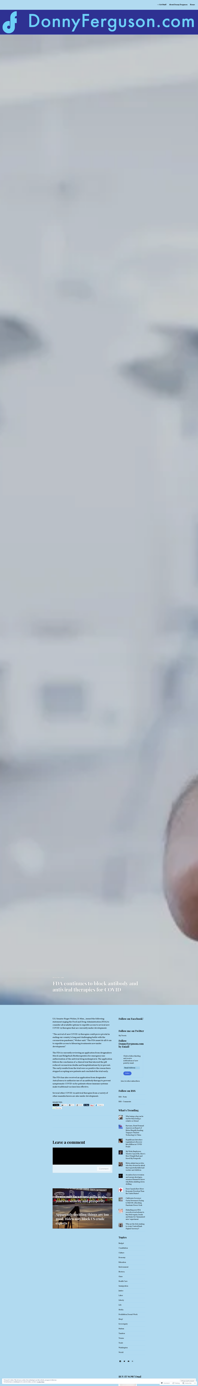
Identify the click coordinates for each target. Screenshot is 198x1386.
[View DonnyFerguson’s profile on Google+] (132, 1361)
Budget (121, 1243)
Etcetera (122, 1272)
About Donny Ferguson (178, 5)
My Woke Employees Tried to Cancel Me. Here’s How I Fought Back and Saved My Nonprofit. (135, 1155)
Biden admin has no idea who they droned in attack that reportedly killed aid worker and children (135, 1166)
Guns (121, 1276)
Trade (121, 1343)
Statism (121, 1329)
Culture (121, 1253)
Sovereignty (123, 1324)
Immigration (123, 1286)
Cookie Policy (40, 1382)
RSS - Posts (123, 1097)
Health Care (58, 978)
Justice (121, 1291)
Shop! (121, 1319)
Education (122, 1262)
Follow (127, 1073)
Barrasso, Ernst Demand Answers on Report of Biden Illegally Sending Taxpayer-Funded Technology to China (135, 1130)
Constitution (123, 1248)
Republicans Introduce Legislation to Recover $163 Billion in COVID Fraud (134, 1143)
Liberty (121, 1300)
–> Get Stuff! (162, 5)
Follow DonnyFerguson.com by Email (131, 1043)
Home (192, 5)
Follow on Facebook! (131, 1018)
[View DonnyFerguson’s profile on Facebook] (120, 1361)
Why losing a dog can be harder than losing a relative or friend (134, 1118)
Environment (123, 1267)
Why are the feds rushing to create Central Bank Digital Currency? (135, 1226)
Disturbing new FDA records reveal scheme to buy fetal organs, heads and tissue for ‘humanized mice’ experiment (135, 1214)
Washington (123, 1348)
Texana (121, 1338)
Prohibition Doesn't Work (128, 1314)
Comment (103, 1168)
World (121, 1352)
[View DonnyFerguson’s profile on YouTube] (128, 1361)
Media (121, 1310)
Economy (122, 1257)
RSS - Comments (125, 1102)
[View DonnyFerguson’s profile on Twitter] (124, 1361)
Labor (121, 1295)
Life (120, 1305)
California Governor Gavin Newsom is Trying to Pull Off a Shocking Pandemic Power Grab (135, 1201)
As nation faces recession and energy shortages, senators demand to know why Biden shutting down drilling (135, 1179)
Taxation (122, 1333)
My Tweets (122, 1036)
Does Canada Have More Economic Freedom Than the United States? (135, 1191)
